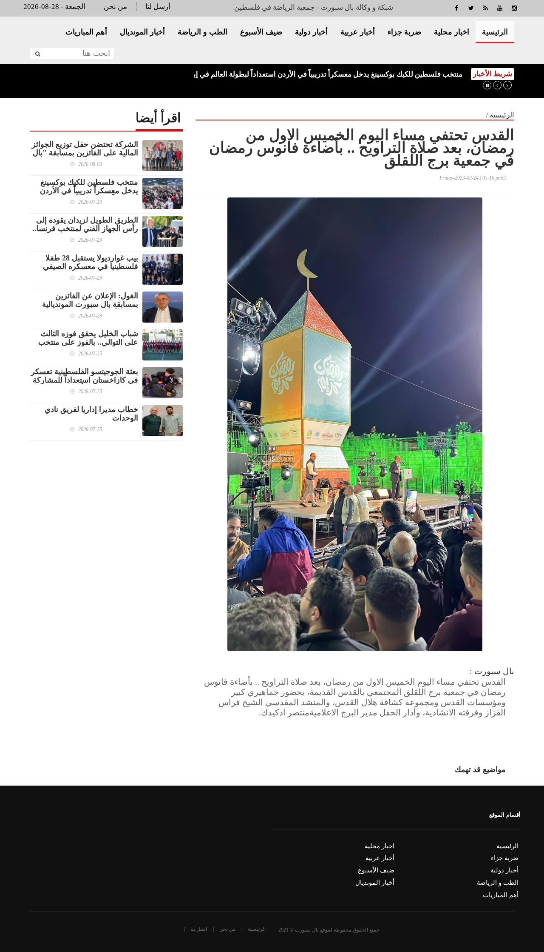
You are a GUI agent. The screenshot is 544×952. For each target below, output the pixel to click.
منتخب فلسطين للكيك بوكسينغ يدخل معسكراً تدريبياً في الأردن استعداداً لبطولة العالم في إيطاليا (320, 74)
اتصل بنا (198, 929)
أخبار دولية (311, 32)
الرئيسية (495, 32)
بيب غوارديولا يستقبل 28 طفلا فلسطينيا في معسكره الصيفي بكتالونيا (90, 266)
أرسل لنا (157, 6)
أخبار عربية (357, 32)
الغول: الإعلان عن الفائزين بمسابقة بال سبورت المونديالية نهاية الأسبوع (90, 304)
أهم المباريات (86, 32)
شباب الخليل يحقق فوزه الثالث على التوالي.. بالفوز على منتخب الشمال (88, 342)
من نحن (115, 6)
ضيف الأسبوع (261, 32)
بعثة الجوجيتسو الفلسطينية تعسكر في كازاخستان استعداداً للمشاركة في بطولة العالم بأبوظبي (84, 380)
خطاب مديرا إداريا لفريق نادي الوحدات (91, 413)
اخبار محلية (451, 32)
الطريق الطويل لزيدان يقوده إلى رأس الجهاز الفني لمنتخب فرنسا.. (85, 224)
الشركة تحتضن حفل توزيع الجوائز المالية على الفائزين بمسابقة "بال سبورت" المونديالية (85, 153)
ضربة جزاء (404, 32)
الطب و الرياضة (202, 32)
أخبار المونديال (142, 32)
